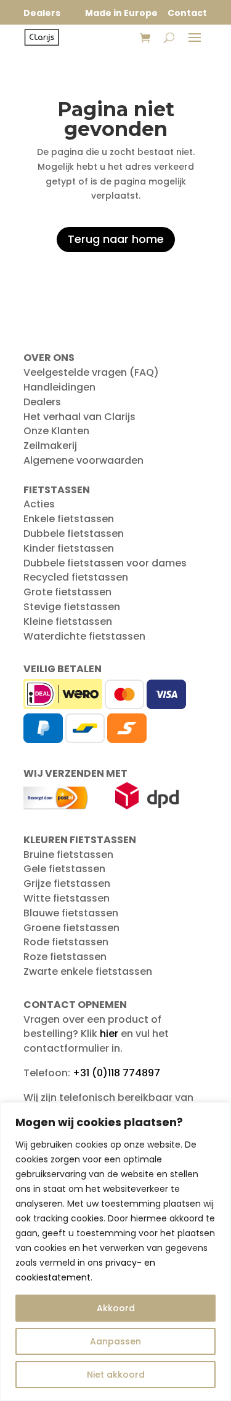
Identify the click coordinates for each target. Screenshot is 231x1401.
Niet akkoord (116, 1374)
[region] (115, 1251)
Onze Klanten (56, 431)
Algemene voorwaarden (83, 460)
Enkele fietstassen (68, 519)
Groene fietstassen (71, 928)
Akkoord (116, 1308)
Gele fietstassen (64, 869)
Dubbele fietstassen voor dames (105, 563)
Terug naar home (116, 239)
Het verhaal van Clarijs (79, 417)
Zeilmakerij (50, 446)
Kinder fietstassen (68, 548)
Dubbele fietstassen (73, 533)
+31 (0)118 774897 (116, 1073)
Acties (39, 504)
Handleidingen (59, 387)
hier (109, 1033)
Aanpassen (115, 1341)
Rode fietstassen (65, 942)
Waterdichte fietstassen (84, 636)
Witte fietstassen (66, 898)
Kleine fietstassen (67, 621)
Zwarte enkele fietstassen (87, 971)
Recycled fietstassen (75, 577)
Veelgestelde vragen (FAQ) (91, 372)
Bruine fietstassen (68, 854)
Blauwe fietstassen (70, 913)
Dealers (42, 402)
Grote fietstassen (67, 592)
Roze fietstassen (65, 957)
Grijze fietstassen (66, 883)
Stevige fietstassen (71, 607)
